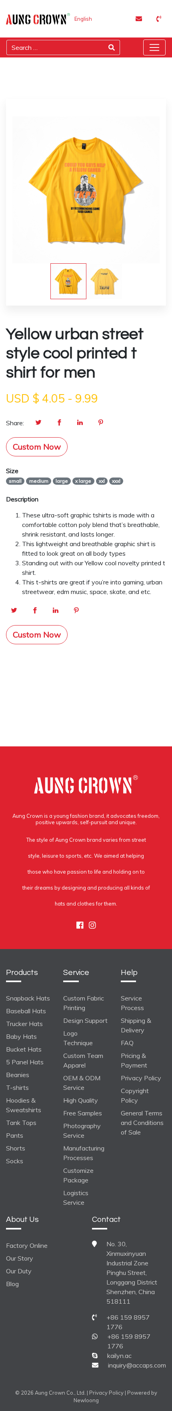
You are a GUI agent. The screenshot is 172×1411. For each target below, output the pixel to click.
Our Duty (19, 1271)
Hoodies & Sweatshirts (23, 1105)
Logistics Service (75, 1197)
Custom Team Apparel (83, 1060)
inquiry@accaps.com (137, 1365)
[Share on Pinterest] (101, 422)
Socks (14, 1161)
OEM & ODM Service (81, 1082)
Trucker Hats (24, 1024)
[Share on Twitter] (38, 422)
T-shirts (17, 1087)
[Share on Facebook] (59, 422)
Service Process (132, 1003)
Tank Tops (21, 1123)
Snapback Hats (28, 998)
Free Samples (82, 1113)
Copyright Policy (135, 1095)
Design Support (85, 1020)
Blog (12, 1284)
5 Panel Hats (25, 1062)
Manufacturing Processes (83, 1153)
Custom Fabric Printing (83, 1003)
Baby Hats (21, 1036)
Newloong (86, 1400)
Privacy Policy (141, 1078)
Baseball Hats (26, 1011)
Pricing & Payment (134, 1060)
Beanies (17, 1075)
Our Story (19, 1258)
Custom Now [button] (37, 447)
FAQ (127, 1043)
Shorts (15, 1148)
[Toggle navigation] (154, 47)
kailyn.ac (119, 1356)
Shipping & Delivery (136, 1025)
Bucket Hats (24, 1049)
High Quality (80, 1100)
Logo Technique (78, 1038)
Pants (14, 1135)
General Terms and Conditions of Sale (142, 1122)
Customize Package (78, 1175)
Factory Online (27, 1245)
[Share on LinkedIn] (80, 422)
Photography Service (82, 1130)
